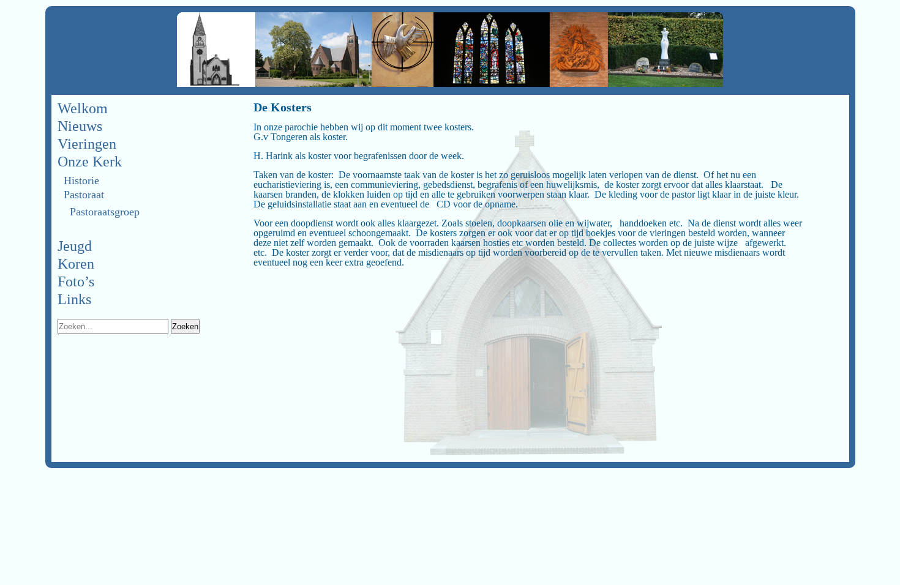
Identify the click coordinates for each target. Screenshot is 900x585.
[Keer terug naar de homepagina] (450, 50)
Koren (76, 264)
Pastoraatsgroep (105, 212)
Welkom (83, 108)
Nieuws (80, 126)
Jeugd (75, 246)
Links (74, 299)
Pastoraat (84, 194)
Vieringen (87, 144)
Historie (81, 180)
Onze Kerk (90, 162)
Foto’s (76, 281)
